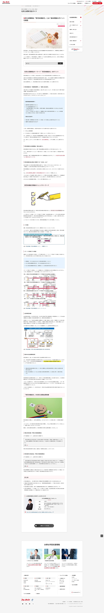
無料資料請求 (62, 586)
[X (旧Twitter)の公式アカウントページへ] (33, 604)
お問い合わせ (61, 583)
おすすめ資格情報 (27, 593)
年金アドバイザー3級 (49, 583)
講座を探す (79, 3)
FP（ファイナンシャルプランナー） (50, 582)
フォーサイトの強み (72, 3)
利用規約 (64, 601)
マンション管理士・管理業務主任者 (39, 590)
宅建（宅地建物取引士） (38, 588)
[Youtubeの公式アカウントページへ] (22, 604)
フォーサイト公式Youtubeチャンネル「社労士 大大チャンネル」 (39, 512)
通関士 (24, 588)
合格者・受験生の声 (73, 40)
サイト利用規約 (69, 601)
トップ (22, 5)
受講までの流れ (61, 580)
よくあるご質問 (72, 44)
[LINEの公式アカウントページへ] (26, 604)
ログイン (75, 50)
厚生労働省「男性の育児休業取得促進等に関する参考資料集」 (38, 349)
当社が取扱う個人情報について (60, 603)
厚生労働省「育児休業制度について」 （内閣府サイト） (37, 246)
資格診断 (38, 593)
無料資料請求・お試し (97, 3)
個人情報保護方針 (51, 603)
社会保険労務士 (73, 17)
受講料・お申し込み (73, 29)
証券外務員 (36, 580)
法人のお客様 (94, 1)
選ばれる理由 (72, 21)
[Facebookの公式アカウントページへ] (29, 604)
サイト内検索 (89, 1)
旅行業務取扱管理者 (26, 589)
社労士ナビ (71, 33)
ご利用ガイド (87, 3)
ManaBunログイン (80, 1)
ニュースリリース (74, 578)
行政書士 (25, 581)
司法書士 (25, 582)
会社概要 (99, 1)
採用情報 (73, 581)
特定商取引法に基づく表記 (78, 601)
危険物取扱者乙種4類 (38, 581)
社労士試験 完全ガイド (73, 36)
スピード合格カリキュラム (74, 26)
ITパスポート (47, 589)
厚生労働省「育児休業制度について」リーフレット (36, 308)
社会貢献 (73, 577)
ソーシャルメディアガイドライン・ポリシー (75, 603)
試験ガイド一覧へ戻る (44, 525)
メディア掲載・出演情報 (75, 580)
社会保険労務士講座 (28, 5)
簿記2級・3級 (48, 580)
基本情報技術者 (48, 588)
